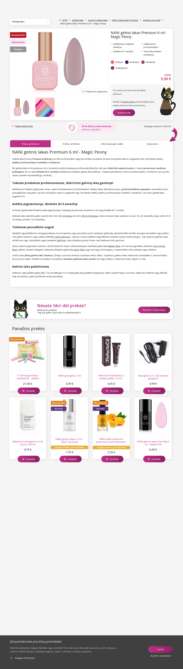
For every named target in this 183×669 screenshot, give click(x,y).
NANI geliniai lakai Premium (125, 20)
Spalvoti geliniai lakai (98, 20)
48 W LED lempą (90, 215)
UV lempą (67, 215)
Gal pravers (152, 143)
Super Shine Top (81, 249)
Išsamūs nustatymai (160, 655)
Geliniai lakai (77, 20)
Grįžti (64, 20)
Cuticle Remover (62, 236)
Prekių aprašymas (30, 143)
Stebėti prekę (124, 112)
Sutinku (160, 649)
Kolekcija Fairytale (151, 20)
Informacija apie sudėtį (112, 143)
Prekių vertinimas (71, 143)
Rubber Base (114, 246)
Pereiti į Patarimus (154, 310)
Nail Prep (61, 240)
